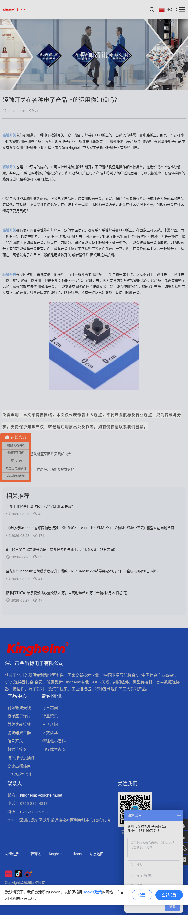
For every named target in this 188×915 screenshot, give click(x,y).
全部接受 (169, 894)
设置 (142, 894)
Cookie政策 (92, 892)
